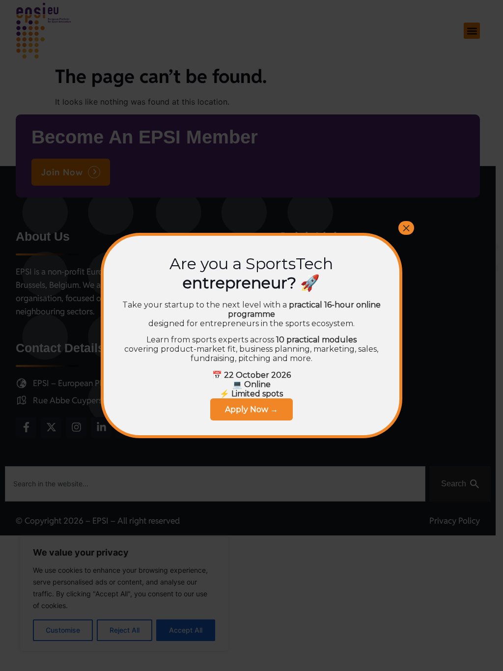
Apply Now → (251, 409)
